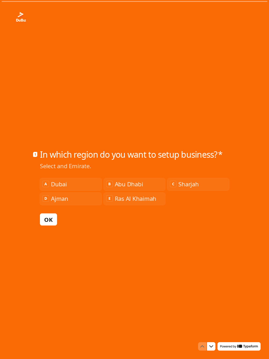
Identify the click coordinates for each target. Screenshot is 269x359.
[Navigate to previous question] (202, 346)
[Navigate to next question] (211, 346)
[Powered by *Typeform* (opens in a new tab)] (239, 346)
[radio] (71, 184)
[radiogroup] (134, 191)
